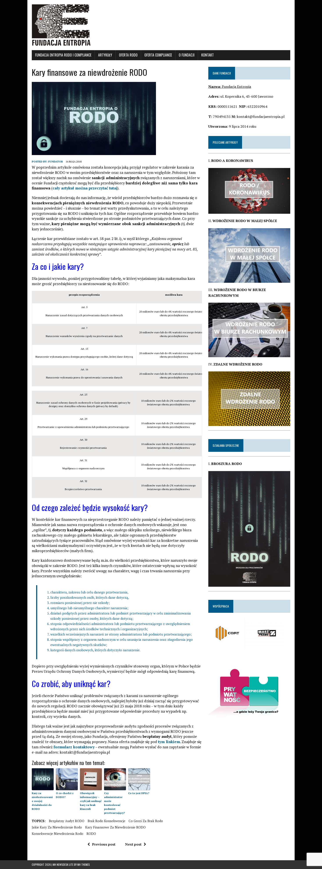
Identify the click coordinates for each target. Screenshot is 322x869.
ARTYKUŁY (105, 55)
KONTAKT (207, 55)
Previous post (103, 844)
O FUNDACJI (187, 55)
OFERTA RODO (128, 55)
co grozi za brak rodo (146, 821)
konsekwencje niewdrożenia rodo (57, 833)
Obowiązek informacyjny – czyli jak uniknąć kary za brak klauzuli (91, 801)
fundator (55, 161)
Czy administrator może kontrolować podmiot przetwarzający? (114, 802)
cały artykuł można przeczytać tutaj (85, 188)
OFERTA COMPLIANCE (158, 55)
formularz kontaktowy (74, 746)
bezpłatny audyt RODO (66, 821)
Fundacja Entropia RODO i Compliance (63, 55)
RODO (91, 833)
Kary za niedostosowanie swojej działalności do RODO (42, 801)
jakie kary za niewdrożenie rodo (57, 827)
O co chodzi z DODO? (65, 795)
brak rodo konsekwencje (106, 821)
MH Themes (83, 864)
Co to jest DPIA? (138, 793)
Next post (133, 844)
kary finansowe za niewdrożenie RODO (115, 827)
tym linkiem (169, 741)
